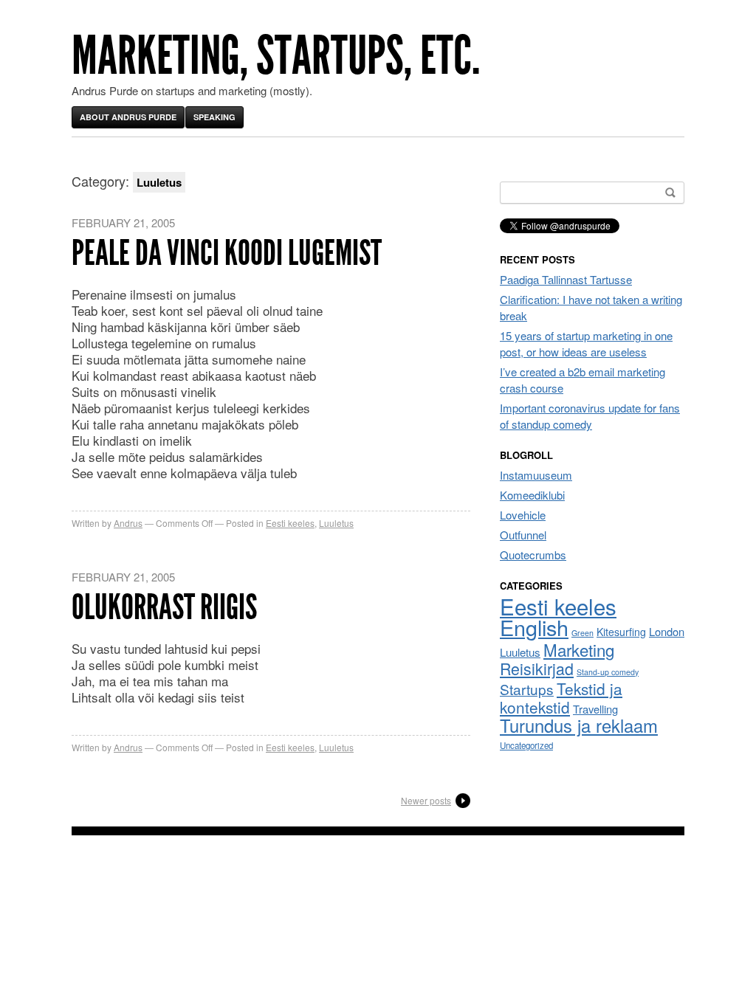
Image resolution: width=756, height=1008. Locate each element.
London (666, 631)
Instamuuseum (536, 475)
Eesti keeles (290, 523)
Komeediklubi (532, 495)
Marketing (578, 649)
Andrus (128, 523)
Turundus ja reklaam (579, 725)
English (534, 627)
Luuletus (336, 523)
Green (582, 632)
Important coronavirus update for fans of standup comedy (590, 416)
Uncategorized (526, 745)
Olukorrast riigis (164, 607)
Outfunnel (523, 534)
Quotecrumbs (533, 554)
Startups (527, 689)
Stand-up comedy (608, 671)
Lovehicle (523, 514)
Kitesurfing (621, 631)
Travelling (595, 709)
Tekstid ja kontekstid (561, 697)
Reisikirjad (537, 668)
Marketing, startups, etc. (276, 55)
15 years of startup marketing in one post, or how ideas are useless (586, 343)
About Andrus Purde (128, 116)
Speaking (214, 116)
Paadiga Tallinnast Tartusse (566, 279)
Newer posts (426, 800)
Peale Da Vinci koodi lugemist (227, 253)
